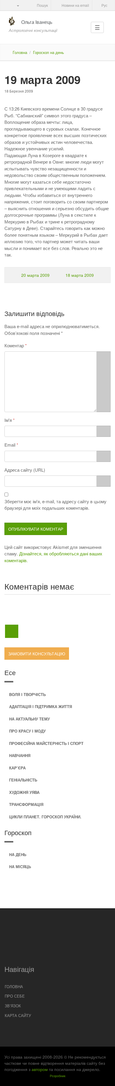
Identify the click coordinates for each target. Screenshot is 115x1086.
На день (17, 854)
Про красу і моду (27, 731)
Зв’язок (13, 1005)
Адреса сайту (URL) (24, 470)
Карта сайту (18, 1015)
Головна (20, 52)
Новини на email (75, 5)
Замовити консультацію (36, 653)
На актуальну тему (29, 719)
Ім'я (8, 420)
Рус (104, 5)
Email (9, 445)
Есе (10, 672)
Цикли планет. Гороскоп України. (45, 817)
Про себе (15, 996)
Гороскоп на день (48, 52)
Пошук (42, 5)
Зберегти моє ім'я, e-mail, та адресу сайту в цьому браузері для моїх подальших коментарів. (55, 504)
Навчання (19, 755)
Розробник (57, 1075)
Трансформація (26, 804)
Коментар (14, 345)
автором (40, 1069)
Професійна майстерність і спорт (46, 743)
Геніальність (23, 780)
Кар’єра (17, 768)
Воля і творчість (27, 694)
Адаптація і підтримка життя (40, 706)
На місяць (20, 866)
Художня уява (24, 792)
